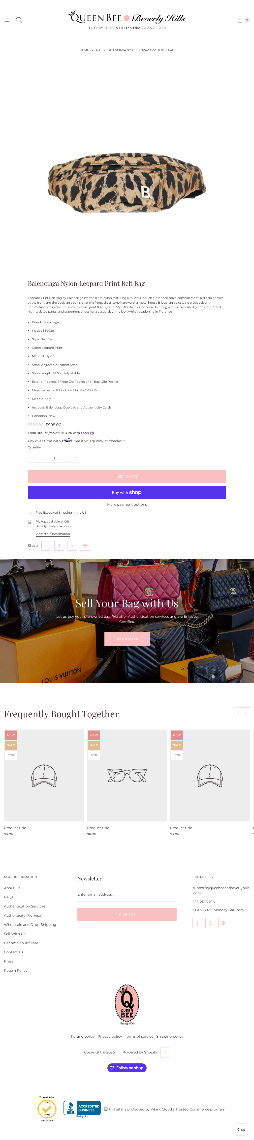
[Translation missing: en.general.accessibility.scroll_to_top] (165, 1052)
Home (84, 50)
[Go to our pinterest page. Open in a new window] (223, 923)
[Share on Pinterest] (85, 546)
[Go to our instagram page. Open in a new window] (210, 923)
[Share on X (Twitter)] (72, 546)
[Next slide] (246, 713)
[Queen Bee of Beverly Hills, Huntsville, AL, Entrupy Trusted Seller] (44, 1123)
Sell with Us (127, 639)
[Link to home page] (127, 1005)
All (98, 50)
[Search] (18, 20)
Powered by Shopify (140, 1052)
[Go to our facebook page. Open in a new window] (197, 923)
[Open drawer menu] (6, 20)
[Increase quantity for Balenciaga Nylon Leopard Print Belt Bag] (76, 458)
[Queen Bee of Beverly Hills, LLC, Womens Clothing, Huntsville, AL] (82, 1109)
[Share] (46, 546)
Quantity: (35, 447)
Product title (15, 828)
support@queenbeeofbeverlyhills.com (221, 890)
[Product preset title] (44, 775)
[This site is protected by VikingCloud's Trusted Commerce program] (164, 1109)
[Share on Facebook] (59, 546)
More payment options (127, 504)
